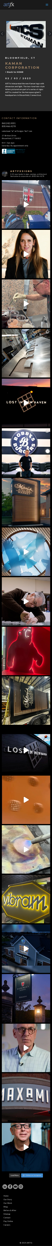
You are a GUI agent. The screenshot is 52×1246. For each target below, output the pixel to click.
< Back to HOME (14, 72)
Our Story (8, 1199)
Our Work (8, 1203)
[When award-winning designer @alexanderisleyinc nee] (26, 1147)
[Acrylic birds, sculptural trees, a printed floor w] (26, 552)
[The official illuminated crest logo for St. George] (26, 204)
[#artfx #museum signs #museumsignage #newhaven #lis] (26, 750)
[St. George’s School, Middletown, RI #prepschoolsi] (26, 998)
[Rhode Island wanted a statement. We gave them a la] (26, 1048)
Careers (7, 1225)
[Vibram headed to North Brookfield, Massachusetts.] (26, 899)
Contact (7, 1217)
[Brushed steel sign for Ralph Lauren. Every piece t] (26, 353)
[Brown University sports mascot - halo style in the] (26, 651)
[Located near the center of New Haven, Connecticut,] (26, 403)
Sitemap (7, 1214)
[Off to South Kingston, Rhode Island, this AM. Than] (26, 700)
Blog (6, 1207)
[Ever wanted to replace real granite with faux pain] (26, 303)
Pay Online (8, 1221)
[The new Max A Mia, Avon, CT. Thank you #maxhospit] (26, 1097)
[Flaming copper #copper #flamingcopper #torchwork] (26, 849)
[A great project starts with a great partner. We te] (26, 948)
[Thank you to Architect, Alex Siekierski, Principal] (26, 502)
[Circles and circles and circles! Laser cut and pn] (26, 800)
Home (6, 1196)
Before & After (10, 1210)
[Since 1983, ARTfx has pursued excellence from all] (26, 601)
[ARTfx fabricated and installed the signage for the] (26, 452)
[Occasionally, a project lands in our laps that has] (26, 254)
